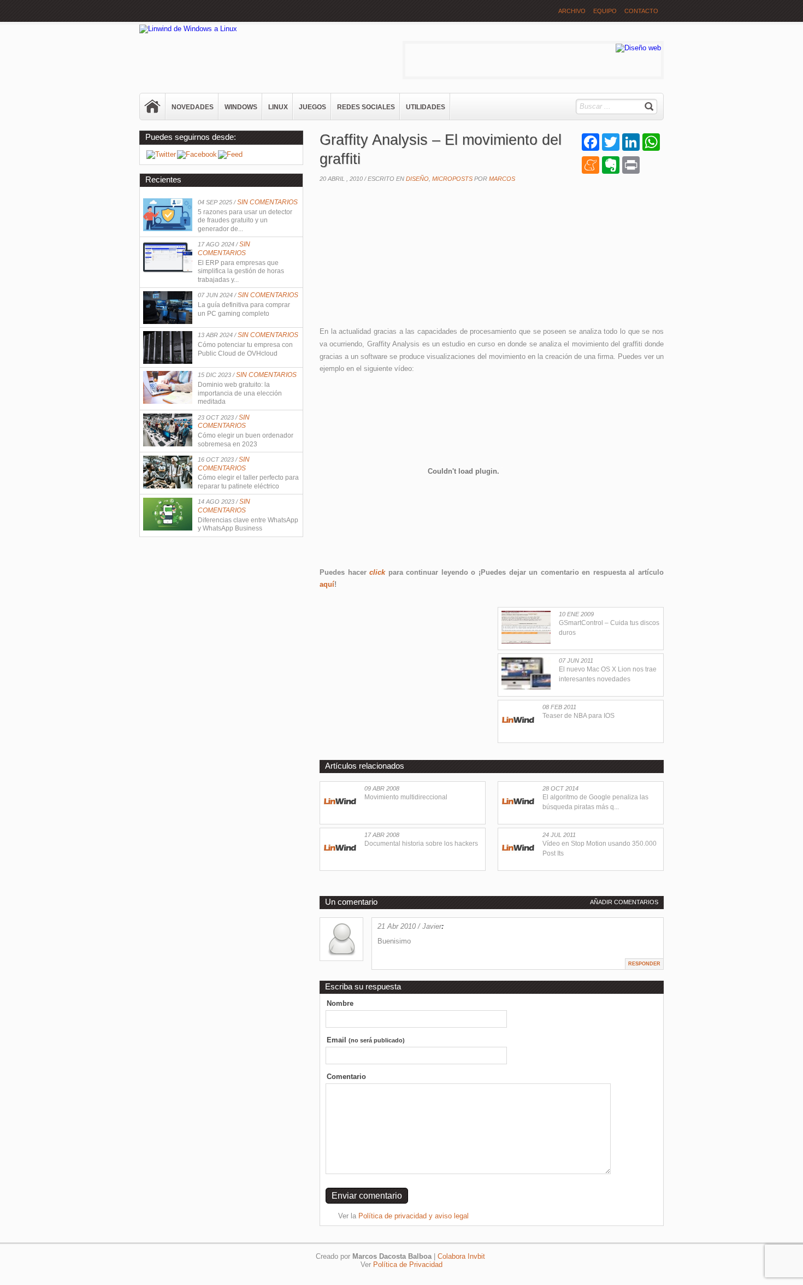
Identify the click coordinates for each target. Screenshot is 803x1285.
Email (366, 1040)
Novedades (193, 107)
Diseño (417, 178)
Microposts (452, 178)
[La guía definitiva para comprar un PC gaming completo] (167, 321)
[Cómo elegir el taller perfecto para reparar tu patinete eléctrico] (167, 486)
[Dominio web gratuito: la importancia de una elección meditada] (167, 401)
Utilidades (425, 107)
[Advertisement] (401, 257)
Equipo (605, 11)
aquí (327, 584)
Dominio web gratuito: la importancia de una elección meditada (240, 393)
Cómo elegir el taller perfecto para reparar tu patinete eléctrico (248, 482)
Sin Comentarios (267, 202)
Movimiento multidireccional (405, 797)
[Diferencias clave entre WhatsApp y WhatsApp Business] (167, 528)
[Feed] (230, 154)
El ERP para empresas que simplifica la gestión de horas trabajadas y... (241, 271)
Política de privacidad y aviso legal (413, 1216)
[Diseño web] (638, 48)
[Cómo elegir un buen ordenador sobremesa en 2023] (167, 444)
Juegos (312, 107)
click (377, 572)
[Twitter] (161, 154)
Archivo (572, 11)
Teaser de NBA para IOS (578, 716)
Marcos (502, 178)
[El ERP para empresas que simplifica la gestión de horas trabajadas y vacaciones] (167, 271)
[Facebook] (197, 154)
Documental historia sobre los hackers (421, 843)
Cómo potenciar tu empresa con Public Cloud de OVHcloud (245, 349)
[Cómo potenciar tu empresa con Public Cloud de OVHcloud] (167, 361)
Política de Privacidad (407, 1264)
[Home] (153, 106)
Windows (241, 107)
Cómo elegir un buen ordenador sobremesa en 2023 (245, 440)
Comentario (346, 1076)
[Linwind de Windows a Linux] (188, 29)
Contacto (641, 11)
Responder (644, 963)
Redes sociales (366, 107)
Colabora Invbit (461, 1256)
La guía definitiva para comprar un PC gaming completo (244, 309)
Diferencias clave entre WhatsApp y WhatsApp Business (248, 524)
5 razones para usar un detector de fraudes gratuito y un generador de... (245, 220)
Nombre (340, 1003)
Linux (278, 107)
